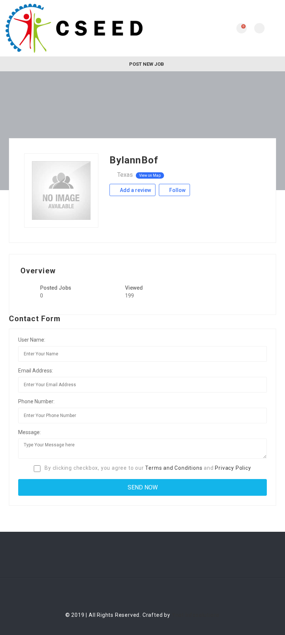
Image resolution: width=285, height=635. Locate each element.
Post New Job (146, 64)
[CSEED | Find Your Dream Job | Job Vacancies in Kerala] (74, 28)
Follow (177, 190)
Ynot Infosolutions (196, 615)
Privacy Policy (233, 468)
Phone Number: (36, 401)
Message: (29, 432)
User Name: (31, 340)
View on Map (150, 175)
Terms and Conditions (173, 468)
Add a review (135, 190)
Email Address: (35, 371)
